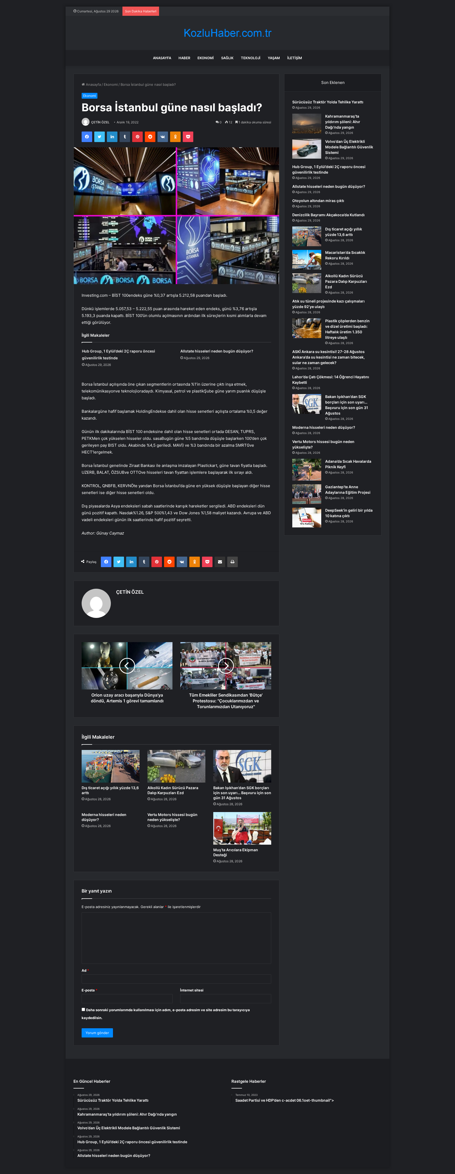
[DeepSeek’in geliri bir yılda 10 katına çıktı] (306, 517)
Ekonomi (205, 58)
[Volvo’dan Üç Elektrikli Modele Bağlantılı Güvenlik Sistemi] (306, 149)
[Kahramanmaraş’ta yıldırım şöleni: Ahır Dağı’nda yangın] (306, 123)
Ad (85, 970)
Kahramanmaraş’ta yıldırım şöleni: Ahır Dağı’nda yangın (342, 121)
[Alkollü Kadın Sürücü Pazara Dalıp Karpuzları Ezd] (176, 766)
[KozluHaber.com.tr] (227, 33)
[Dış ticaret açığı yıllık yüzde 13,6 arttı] (111, 766)
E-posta (89, 990)
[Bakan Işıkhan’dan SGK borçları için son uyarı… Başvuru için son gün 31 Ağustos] (242, 766)
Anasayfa (162, 58)
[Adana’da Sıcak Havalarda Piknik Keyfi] (306, 470)
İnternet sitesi (192, 990)
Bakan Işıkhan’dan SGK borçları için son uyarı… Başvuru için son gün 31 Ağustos (242, 792)
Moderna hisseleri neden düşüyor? (323, 427)
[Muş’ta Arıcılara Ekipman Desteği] (242, 828)
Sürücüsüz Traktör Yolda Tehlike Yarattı (327, 102)
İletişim (294, 58)
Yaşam (274, 58)
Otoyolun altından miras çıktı (318, 200)
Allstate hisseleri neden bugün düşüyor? (216, 351)
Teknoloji (250, 58)
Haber (184, 58)
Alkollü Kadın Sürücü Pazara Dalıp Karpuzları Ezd (346, 281)
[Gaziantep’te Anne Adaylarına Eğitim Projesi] (306, 494)
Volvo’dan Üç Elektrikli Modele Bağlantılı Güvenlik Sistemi (349, 147)
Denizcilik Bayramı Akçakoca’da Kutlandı (328, 215)
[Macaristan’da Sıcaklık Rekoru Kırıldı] (306, 260)
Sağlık (227, 58)
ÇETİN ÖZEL (100, 122)
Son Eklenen (333, 82)
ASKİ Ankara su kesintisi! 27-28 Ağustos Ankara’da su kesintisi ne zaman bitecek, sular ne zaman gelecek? (328, 357)
